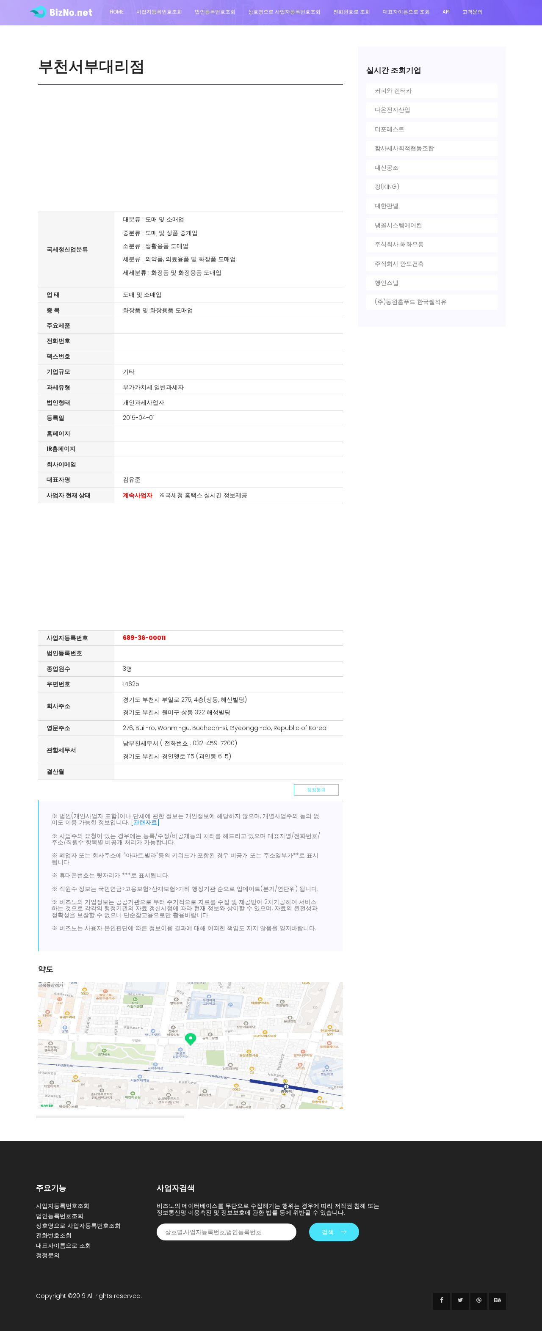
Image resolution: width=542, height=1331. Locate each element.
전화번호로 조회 (351, 11)
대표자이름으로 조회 (406, 11)
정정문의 (316, 789)
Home (117, 11)
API (446, 11)
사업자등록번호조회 (159, 11)
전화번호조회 (54, 1235)
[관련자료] (145, 822)
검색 (328, 1232)
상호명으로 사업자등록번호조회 (284, 11)
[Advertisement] (193, 148)
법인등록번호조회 (215, 11)
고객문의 (472, 11)
